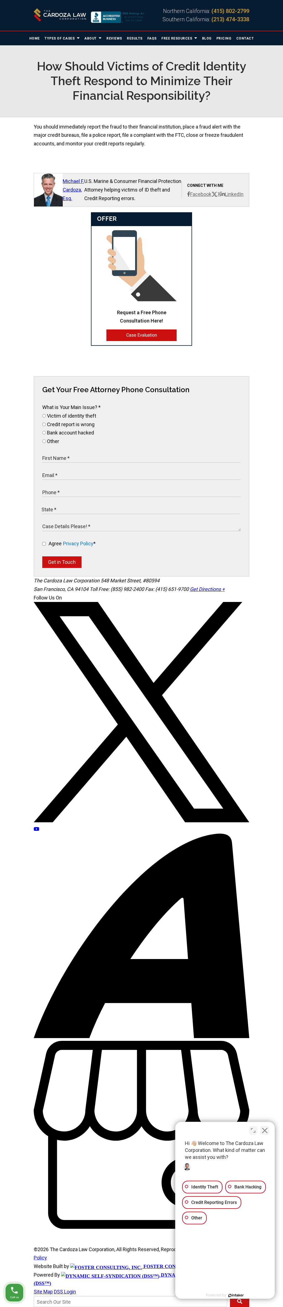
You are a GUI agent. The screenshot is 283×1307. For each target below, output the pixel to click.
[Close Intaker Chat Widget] (264, 1130)
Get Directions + (207, 589)
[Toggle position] (253, 1130)
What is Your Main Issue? (71, 407)
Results (135, 38)
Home (34, 38)
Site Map (43, 1292)
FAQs (152, 38)
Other (52, 441)
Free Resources (177, 38)
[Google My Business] (141, 1227)
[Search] (239, 1301)
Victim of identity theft (71, 416)
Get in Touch (62, 562)
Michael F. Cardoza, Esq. (73, 189)
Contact (245, 38)
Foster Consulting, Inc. (176, 1266)
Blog (207, 38)
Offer (107, 218)
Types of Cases (60, 38)
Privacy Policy (78, 543)
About (91, 38)
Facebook (200, 194)
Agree (72, 543)
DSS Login (65, 1292)
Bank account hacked (70, 433)
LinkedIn (234, 194)
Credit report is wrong (70, 424)
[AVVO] (141, 1036)
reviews (114, 38)
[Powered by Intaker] (236, 1295)
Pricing (224, 38)
